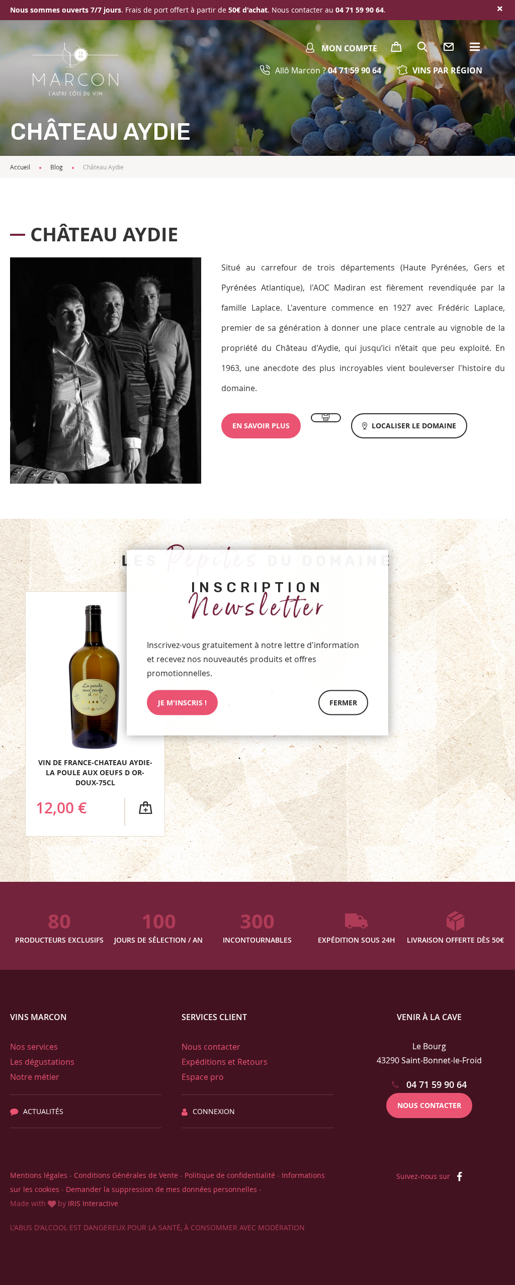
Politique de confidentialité (230, 1175)
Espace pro (203, 1076)
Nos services (34, 1046)
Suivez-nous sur (424, 1176)
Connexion (214, 1111)
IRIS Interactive (93, 1203)
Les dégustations (42, 1061)
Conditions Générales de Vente (126, 1175)
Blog (56, 167)
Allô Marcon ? (328, 70)
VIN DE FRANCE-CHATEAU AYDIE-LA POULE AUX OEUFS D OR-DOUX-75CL (95, 772)
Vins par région (447, 70)
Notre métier (34, 1076)
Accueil (20, 167)
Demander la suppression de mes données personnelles (161, 1189)
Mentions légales (38, 1175)
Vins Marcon (38, 1017)
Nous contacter (211, 1046)
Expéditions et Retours (225, 1061)
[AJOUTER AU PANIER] (145, 808)
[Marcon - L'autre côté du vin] (75, 69)
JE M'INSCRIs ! (182, 702)
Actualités (43, 1111)
